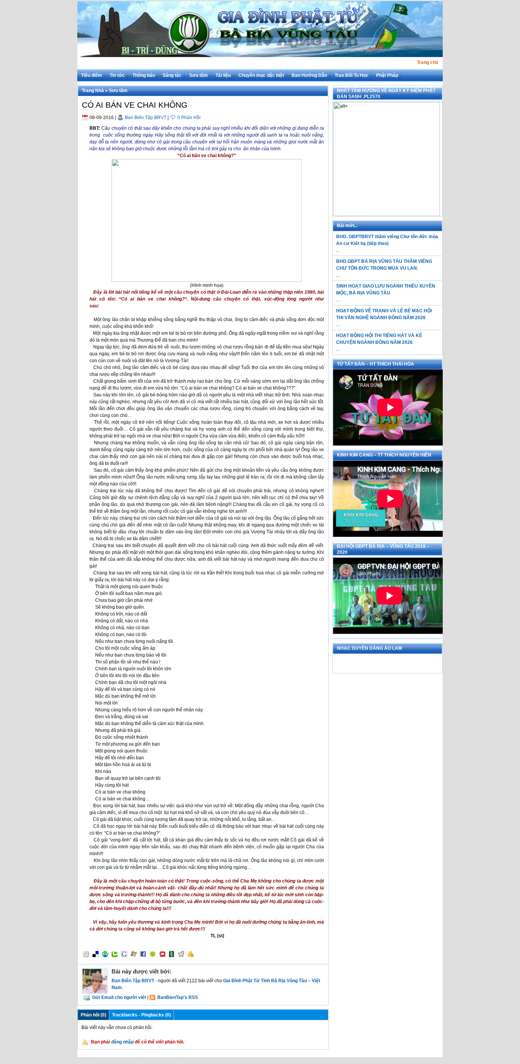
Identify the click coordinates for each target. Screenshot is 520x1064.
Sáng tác (172, 75)
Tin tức (117, 75)
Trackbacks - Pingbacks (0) (141, 1015)
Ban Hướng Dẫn (309, 75)
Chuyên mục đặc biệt (261, 75)
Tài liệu (223, 75)
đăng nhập (122, 1042)
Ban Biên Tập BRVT (145, 117)
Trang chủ (427, 62)
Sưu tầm (198, 75)
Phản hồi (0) (93, 1015)
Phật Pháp (387, 75)
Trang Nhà (93, 90)
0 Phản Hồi (189, 117)
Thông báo (143, 75)
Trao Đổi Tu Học (351, 75)
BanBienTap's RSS (177, 997)
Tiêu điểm (91, 75)
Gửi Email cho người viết (119, 997)
